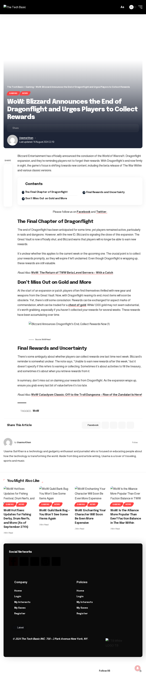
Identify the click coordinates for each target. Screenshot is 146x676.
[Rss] (56, 561)
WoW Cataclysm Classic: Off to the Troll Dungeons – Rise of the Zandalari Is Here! (86, 394)
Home (18, 591)
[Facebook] (115, 671)
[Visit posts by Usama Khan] (8, 442)
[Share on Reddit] (113, 425)
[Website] (140, 442)
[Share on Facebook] (22, 128)
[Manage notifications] (137, 668)
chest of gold (77, 305)
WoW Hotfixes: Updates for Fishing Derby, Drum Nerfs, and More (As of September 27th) (17, 519)
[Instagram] (34, 561)
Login (17, 596)
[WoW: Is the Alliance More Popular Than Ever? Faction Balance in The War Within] (126, 496)
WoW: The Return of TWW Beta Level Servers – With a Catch (72, 272)
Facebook (83, 211)
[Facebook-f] (13, 561)
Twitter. (101, 211)
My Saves (20, 608)
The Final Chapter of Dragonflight (46, 192)
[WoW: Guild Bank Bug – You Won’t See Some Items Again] (55, 496)
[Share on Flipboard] (33, 128)
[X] (119, 671)
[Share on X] (27, 128)
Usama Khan (26, 138)
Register (19, 613)
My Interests (22, 602)
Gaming (13, 93)
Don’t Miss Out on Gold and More (46, 198)
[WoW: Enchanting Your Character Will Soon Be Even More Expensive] (91, 496)
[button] (116, 7)
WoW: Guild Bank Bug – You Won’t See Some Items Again (54, 514)
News (25, 93)
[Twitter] (24, 561)
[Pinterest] (45, 561)
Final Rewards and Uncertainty (105, 192)
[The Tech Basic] (15, 7)
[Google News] (124, 671)
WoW (36, 411)
